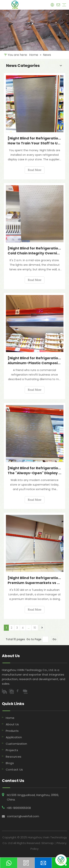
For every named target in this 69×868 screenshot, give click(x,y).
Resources (13, 757)
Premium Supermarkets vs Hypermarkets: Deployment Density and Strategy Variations (34, 582)
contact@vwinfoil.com (23, 816)
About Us (12, 724)
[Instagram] (12, 691)
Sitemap (47, 843)
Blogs (10, 763)
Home (10, 718)
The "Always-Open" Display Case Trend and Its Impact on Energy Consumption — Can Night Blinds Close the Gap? (34, 473)
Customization (16, 744)
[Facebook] (19, 691)
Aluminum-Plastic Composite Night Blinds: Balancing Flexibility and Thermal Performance (34, 363)
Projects (12, 750)
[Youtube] (26, 691)
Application (14, 737)
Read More (34, 170)
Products (12, 731)
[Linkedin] (5, 691)
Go (54, 639)
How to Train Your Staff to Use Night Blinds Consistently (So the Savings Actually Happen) (34, 143)
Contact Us (14, 769)
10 (35, 628)
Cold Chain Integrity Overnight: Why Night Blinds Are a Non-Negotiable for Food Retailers (34, 253)
